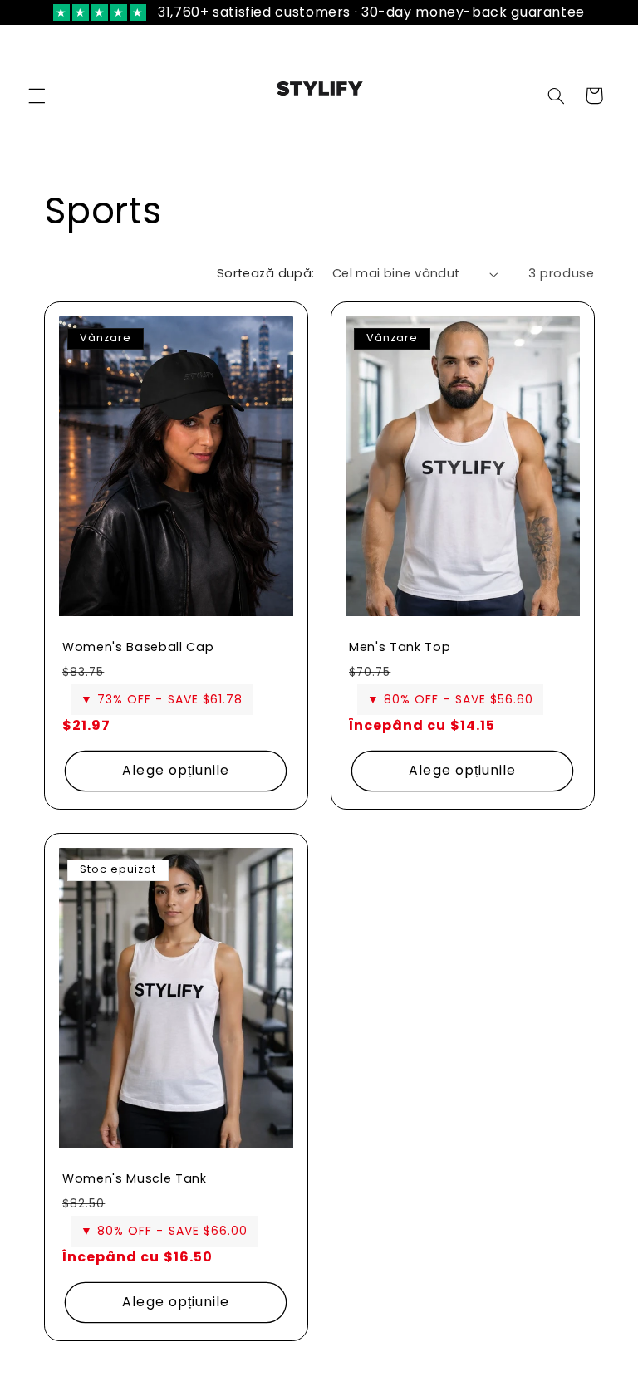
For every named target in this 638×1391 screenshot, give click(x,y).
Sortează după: (266, 273)
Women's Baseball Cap (137, 646)
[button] (36, 95)
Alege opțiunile (175, 770)
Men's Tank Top (399, 646)
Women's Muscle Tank (134, 1178)
